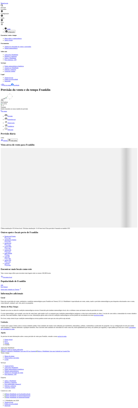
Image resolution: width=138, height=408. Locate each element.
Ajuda (8, 29)
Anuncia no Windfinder (11, 68)
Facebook (16, 85)
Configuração (11, 32)
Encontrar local (7, 277)
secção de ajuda (98, 315)
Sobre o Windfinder (10, 58)
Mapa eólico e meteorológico (13, 38)
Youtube (27, 397)
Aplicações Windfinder (11, 55)
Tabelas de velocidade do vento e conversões (18, 46)
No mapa (4, 111)
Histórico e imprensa (11, 56)
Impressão (8, 81)
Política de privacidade (11, 79)
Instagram (27, 395)
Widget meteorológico (11, 48)
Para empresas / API (10, 60)
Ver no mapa (7, 85)
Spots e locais (9, 40)
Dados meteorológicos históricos (14, 66)
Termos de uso (9, 77)
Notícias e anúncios (10, 69)
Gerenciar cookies (10, 71)
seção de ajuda (62, 336)
